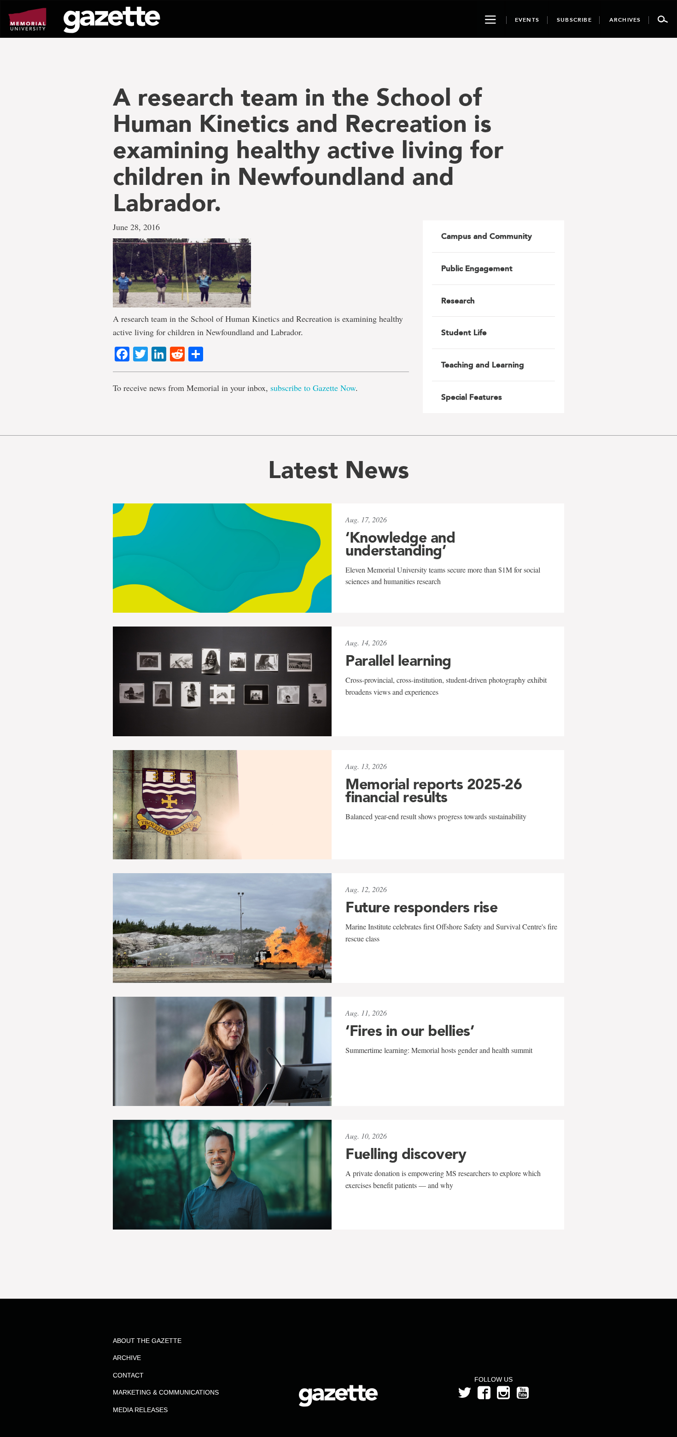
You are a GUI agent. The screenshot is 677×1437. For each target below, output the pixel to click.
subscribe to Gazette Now (313, 387)
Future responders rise (421, 907)
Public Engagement (477, 268)
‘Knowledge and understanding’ (400, 544)
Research (458, 300)
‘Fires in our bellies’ (409, 1030)
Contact (128, 1375)
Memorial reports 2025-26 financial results (433, 791)
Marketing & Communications (166, 1392)
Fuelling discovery (405, 1153)
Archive (127, 1357)
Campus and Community (486, 236)
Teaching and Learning (482, 364)
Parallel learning (398, 660)
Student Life (464, 332)
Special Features (471, 397)
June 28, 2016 (136, 226)
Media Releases (140, 1409)
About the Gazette (147, 1340)
